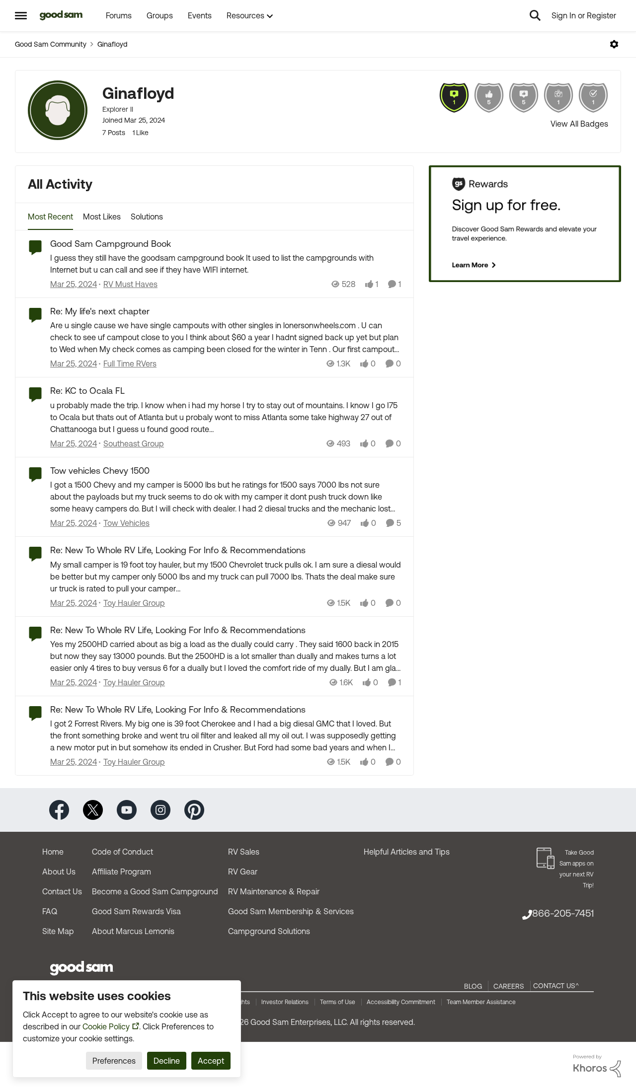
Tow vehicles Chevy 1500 (100, 470)
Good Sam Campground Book (110, 243)
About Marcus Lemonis (133, 931)
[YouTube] (127, 809)
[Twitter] (93, 809)
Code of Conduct (122, 851)
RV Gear (242, 871)
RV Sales (243, 851)
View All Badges (579, 123)
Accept (211, 1060)
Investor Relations (285, 1002)
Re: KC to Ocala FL (87, 390)
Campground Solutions (269, 931)
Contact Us (62, 891)
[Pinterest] (194, 809)
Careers (508, 986)
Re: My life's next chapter (100, 311)
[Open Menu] (614, 44)
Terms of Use (337, 1002)
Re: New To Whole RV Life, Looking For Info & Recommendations (178, 550)
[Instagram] (160, 809)
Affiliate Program (121, 871)
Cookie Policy (106, 1026)
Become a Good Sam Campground (155, 891)
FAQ (49, 911)
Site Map (58, 931)
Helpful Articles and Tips (407, 851)
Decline (167, 1060)
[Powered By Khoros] (597, 1066)
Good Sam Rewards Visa (136, 911)
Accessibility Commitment (401, 1002)
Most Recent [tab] (50, 216)
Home (53, 851)
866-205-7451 (563, 913)
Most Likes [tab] (102, 216)
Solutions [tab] (147, 216)
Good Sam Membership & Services (291, 911)
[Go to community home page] (61, 15)
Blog (473, 986)
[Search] (535, 15)
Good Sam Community (50, 44)
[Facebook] (59, 809)
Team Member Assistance (481, 1002)
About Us (59, 871)
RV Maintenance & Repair (273, 891)
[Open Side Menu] (21, 15)
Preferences (114, 1060)
